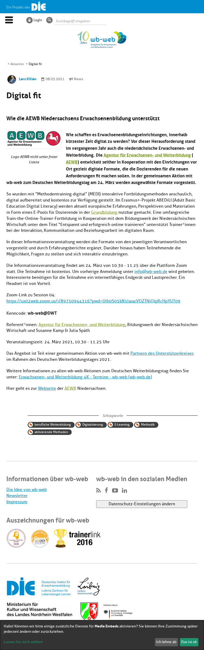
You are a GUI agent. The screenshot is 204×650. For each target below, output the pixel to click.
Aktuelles (17, 64)
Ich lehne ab (166, 642)
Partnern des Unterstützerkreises (162, 353)
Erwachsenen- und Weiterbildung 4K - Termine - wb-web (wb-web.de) (85, 377)
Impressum (16, 501)
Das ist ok (189, 642)
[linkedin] (124, 490)
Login (37, 19)
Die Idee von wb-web (26, 489)
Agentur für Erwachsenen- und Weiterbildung (147, 155)
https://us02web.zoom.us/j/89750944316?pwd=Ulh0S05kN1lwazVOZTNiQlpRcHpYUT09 (93, 301)
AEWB (72, 162)
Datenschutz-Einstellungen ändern (142, 504)
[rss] (98, 490)
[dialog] (102, 635)
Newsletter (17, 495)
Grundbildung (104, 212)
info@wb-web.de (150, 271)
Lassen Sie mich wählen (23, 642)
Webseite (47, 388)
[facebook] (106, 490)
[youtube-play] (115, 490)
